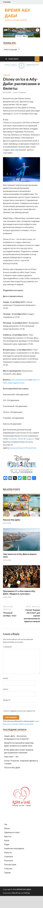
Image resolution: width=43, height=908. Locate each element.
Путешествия (10, 864)
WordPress (16, 893)
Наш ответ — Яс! (11, 756)
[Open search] (37, 59)
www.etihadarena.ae (19, 379)
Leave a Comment (19, 92)
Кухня (6, 840)
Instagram (29, 439)
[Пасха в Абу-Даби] (21, 517)
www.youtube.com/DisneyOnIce (23, 448)
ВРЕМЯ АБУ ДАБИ (17, 13)
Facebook (13, 439)
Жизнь (7, 828)
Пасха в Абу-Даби (11, 520)
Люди (6, 844)
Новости (8, 852)
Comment (8, 647)
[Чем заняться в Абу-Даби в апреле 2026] (21, 551)
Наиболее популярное (14, 848)
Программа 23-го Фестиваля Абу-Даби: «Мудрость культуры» (19, 592)
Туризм (7, 872)
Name (6, 678)
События (6, 75)
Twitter (20, 439)
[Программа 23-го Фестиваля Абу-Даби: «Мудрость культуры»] (21, 588)
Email (6, 689)
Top (5, 824)
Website (7, 700)
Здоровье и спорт (12, 832)
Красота (7, 836)
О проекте (8, 856)
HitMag (27, 893)
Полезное (8, 860)
